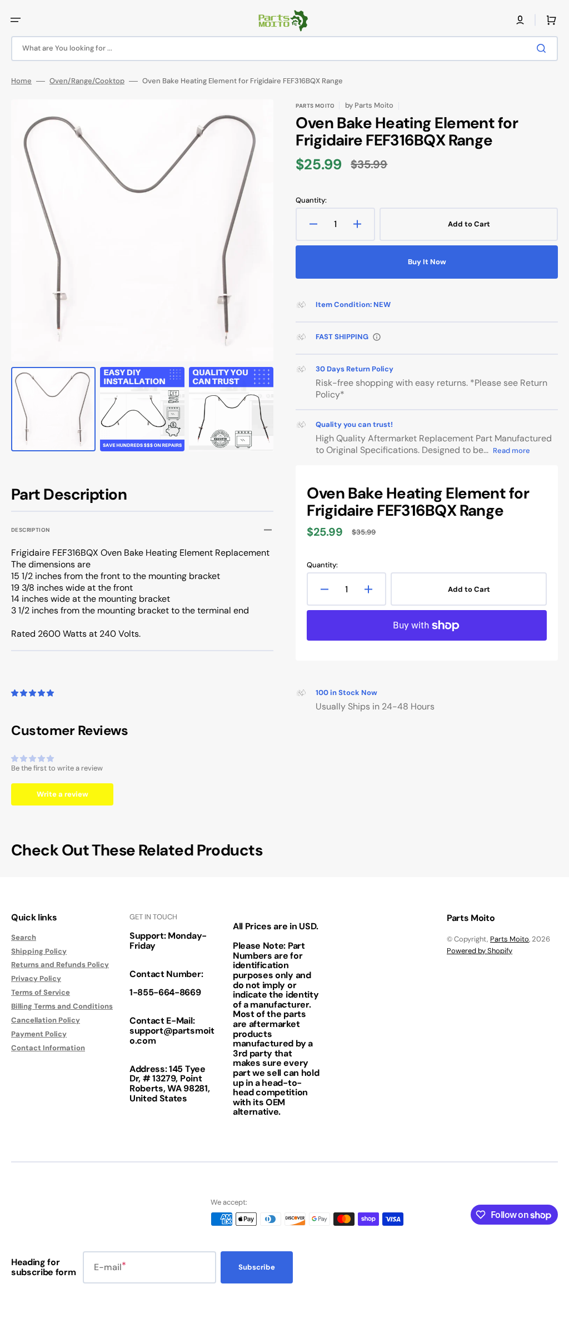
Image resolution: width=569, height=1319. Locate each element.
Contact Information (48, 1048)
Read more (511, 450)
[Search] (543, 48)
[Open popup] (376, 337)
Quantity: (311, 200)
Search (23, 937)
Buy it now (427, 261)
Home (21, 81)
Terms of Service (40, 992)
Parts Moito (509, 939)
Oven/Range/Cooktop (86, 81)
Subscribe (256, 1267)
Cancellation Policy (45, 1020)
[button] (15, 20)
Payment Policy (39, 1034)
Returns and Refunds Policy (60, 964)
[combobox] (284, 48)
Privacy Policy (36, 978)
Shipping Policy (39, 951)
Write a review (62, 794)
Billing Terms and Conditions (62, 1006)
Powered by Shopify (479, 950)
